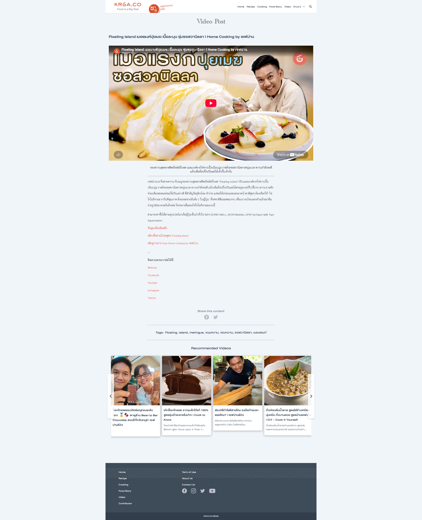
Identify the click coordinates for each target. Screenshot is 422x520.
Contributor (125, 503)
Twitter (152, 298)
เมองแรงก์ (260, 332)
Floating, (172, 332)
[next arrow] (311, 396)
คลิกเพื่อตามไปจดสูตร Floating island (168, 235)
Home (122, 472)
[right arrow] (110, 396)
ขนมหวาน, (212, 332)
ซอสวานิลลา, (244, 332)
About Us (187, 478)
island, (184, 332)
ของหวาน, (227, 332)
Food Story (125, 491)
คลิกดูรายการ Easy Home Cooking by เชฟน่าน (173, 243)
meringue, (197, 332)
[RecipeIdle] (161, 7)
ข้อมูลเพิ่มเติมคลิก (157, 228)
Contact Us (188, 485)
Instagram (153, 290)
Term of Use (189, 472)
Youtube (152, 282)
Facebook (153, 275)
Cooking (123, 485)
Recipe (123, 478)
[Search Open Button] (310, 6)
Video (122, 497)
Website (152, 267)
